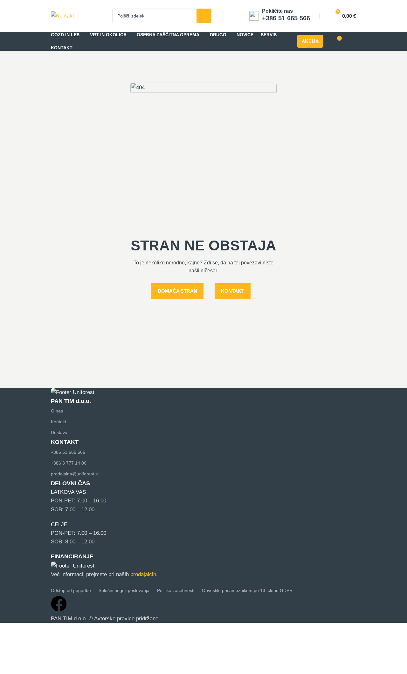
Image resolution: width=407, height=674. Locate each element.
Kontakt (58, 421)
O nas (57, 410)
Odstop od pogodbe (71, 590)
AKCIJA (310, 41)
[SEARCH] (204, 16)
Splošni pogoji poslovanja (124, 590)
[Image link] (72, 392)
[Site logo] (62, 15)
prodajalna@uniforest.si (75, 473)
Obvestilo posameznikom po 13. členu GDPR (247, 590)
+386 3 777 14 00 (68, 463)
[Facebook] (59, 604)
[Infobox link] (279, 16)
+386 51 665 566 (68, 452)
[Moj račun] (353, 41)
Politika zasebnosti (175, 590)
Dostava (59, 432)
